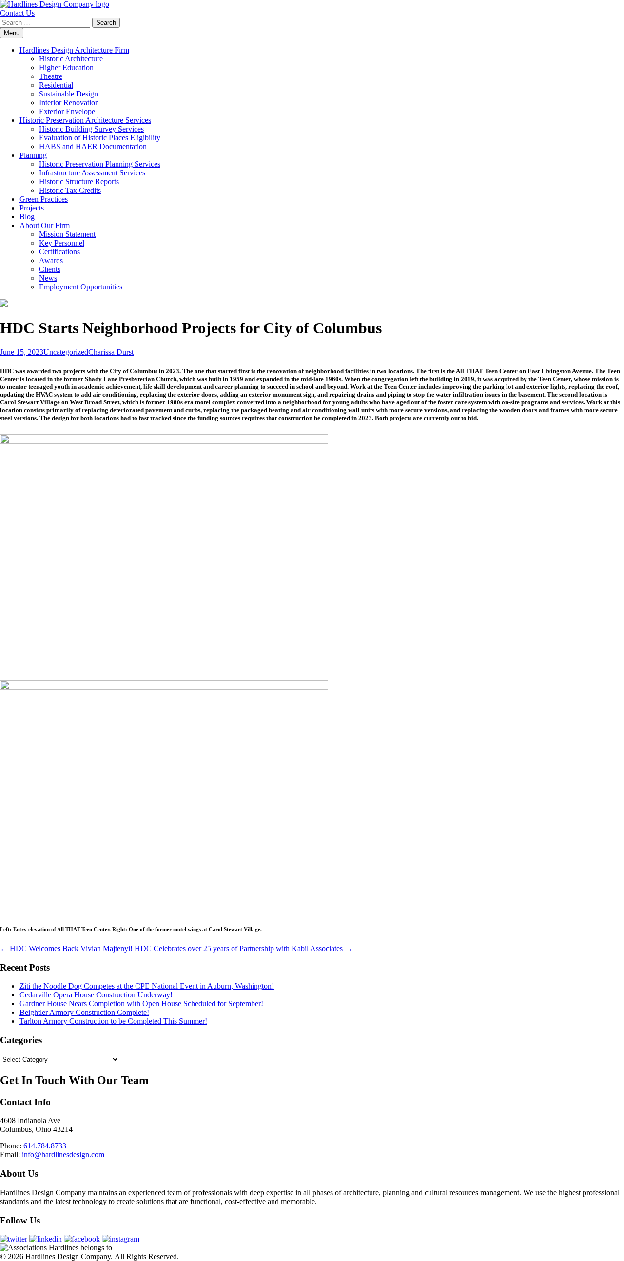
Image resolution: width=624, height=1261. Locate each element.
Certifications (59, 252)
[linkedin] (45, 1239)
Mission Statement (67, 234)
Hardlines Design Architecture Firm (74, 50)
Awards (51, 260)
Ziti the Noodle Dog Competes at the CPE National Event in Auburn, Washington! (147, 986)
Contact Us (17, 13)
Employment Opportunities (80, 287)
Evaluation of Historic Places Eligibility (99, 138)
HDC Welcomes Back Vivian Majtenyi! (66, 948)
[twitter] (13, 1239)
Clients (49, 269)
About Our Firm (45, 225)
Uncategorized (65, 352)
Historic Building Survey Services (91, 129)
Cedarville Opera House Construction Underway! (96, 995)
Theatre (50, 76)
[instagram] (120, 1239)
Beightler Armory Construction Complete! (84, 1012)
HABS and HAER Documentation (93, 146)
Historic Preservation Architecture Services (85, 120)
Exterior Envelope (67, 111)
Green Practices (44, 199)
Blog (27, 216)
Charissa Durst (111, 352)
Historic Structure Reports (79, 181)
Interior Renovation (69, 102)
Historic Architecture (71, 59)
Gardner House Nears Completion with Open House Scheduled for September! (141, 1003)
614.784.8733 (44, 1146)
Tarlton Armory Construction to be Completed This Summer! (113, 1021)
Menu (12, 33)
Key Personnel (61, 243)
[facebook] (82, 1239)
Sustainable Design (68, 94)
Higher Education (66, 67)
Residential (56, 85)
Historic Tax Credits (70, 190)
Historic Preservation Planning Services (99, 164)
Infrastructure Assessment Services (92, 173)
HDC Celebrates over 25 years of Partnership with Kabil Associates (243, 948)
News (48, 278)
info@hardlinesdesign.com (63, 1154)
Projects (32, 208)
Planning (33, 155)
